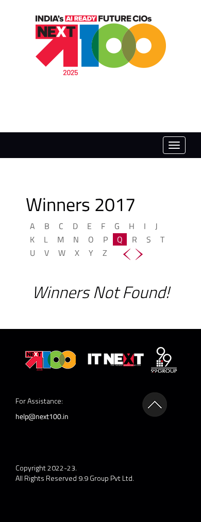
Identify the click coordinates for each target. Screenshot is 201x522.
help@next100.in (42, 416)
